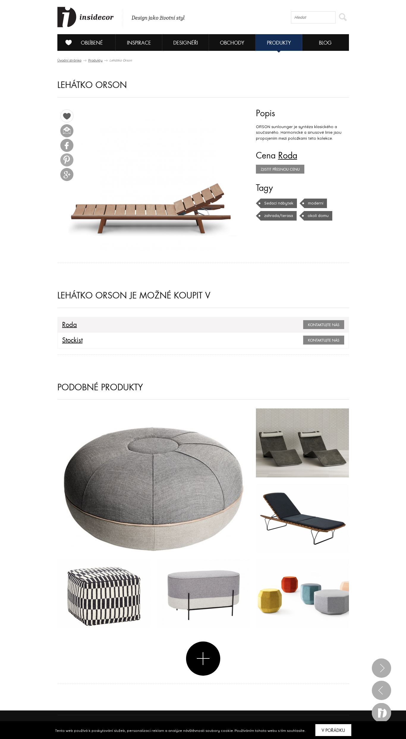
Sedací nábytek (278, 203)
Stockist (72, 340)
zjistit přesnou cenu (280, 169)
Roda (287, 155)
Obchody (232, 43)
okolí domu (318, 215)
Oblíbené (92, 43)
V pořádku (333, 730)
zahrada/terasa (278, 215)
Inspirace (139, 43)
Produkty (279, 43)
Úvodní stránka (69, 60)
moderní (315, 203)
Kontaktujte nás (323, 325)
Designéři (185, 43)
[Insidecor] (85, 17)
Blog (325, 43)
